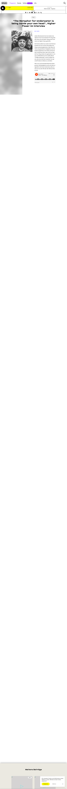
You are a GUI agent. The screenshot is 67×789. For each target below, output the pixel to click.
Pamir (33, 17)
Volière (27, 3)
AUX (9, 8)
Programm (13, 3)
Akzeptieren (45, 784)
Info (35, 3)
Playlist (33, 11)
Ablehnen (54, 784)
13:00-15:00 (30, 8)
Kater (10, 7)
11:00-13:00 (30, 7)
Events (19, 3)
